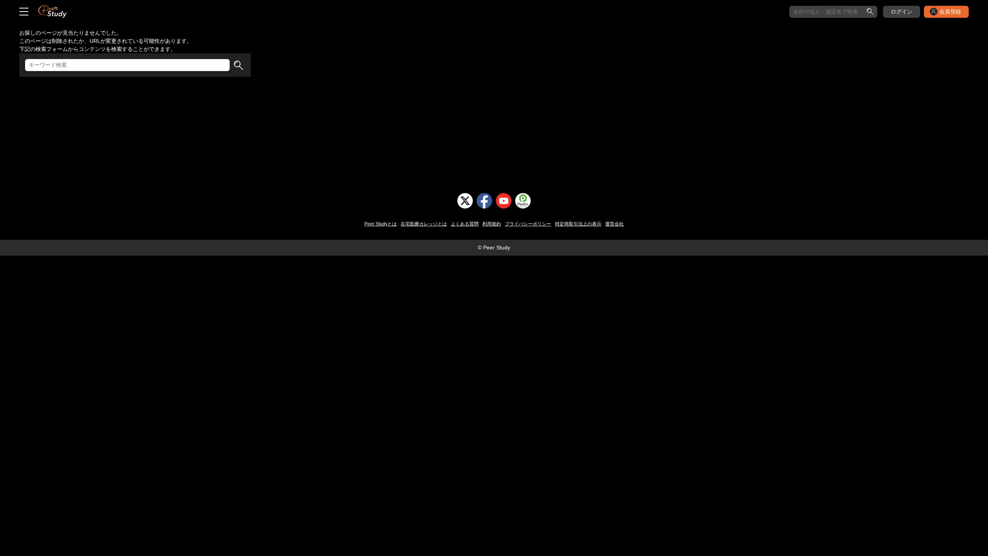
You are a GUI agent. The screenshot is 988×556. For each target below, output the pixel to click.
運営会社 (614, 224)
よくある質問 (465, 224)
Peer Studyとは (380, 224)
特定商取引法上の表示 (578, 224)
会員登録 (950, 11)
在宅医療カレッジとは (424, 224)
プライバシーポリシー (528, 224)
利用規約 (491, 224)
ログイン (901, 11)
